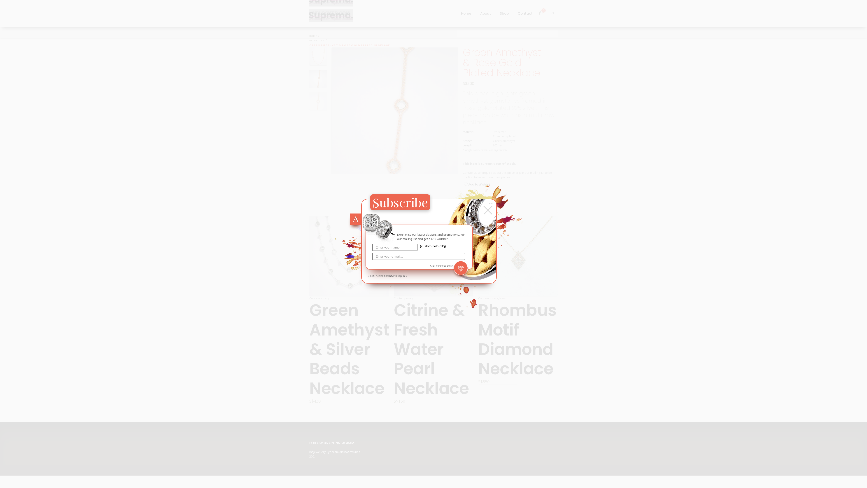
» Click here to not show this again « (387, 275)
